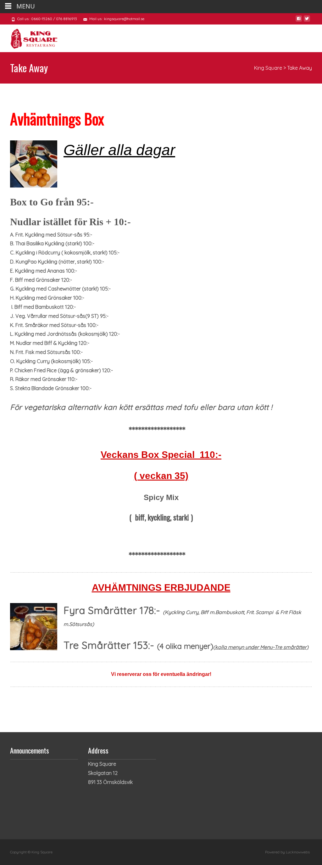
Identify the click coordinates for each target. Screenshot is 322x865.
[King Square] (29, 37)
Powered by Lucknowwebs (287, 852)
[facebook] (299, 21)
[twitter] (307, 21)
